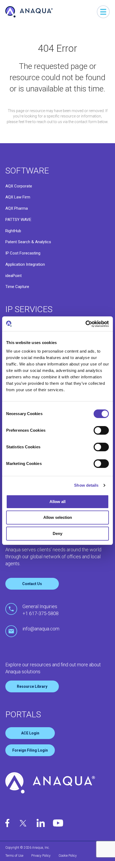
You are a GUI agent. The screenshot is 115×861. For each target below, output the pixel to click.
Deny (57, 533)
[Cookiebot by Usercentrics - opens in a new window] (85, 323)
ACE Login (30, 733)
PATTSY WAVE (18, 219)
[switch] (101, 430)
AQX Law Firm (17, 197)
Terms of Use (14, 856)
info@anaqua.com (40, 628)
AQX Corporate (18, 186)
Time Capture (17, 286)
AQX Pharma (16, 208)
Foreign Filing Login (30, 750)
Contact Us (32, 584)
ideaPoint (13, 275)
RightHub (13, 230)
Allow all (57, 501)
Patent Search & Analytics (28, 241)
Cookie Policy (68, 856)
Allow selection (57, 517)
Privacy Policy (41, 856)
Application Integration (25, 264)
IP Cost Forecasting (22, 253)
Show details (86, 485)
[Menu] (103, 11)
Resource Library (32, 686)
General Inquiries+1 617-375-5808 (40, 610)
